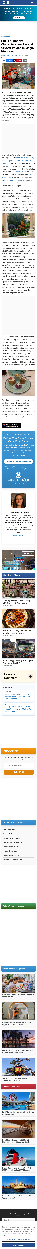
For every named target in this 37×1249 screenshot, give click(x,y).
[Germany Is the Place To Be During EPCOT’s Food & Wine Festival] (18, 588)
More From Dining (11, 575)
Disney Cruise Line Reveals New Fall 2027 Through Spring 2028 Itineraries (18, 11)
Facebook (9, 60)
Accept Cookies (18, 1245)
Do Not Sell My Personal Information (18, 1239)
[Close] (34, 1224)
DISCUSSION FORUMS (13, 823)
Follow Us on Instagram (13, 906)
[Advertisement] (18, 315)
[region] (18, 1235)
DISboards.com (9, 829)
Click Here (18, 18)
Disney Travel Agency (21, 1214)
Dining (8, 36)
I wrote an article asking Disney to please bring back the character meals (18, 160)
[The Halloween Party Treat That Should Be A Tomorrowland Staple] (18, 618)
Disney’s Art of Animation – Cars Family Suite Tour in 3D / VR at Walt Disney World (18, 708)
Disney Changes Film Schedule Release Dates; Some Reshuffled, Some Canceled (18, 695)
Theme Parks (8, 834)
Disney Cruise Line (10, 851)
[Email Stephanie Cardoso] (18, 540)
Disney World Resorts (11, 847)
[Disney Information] (5, 2)
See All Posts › (18, 535)
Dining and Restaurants (11, 838)
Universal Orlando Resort (12, 859)
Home (3, 36)
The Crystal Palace (19, 172)
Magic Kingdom (16, 180)
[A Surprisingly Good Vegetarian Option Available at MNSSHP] (18, 648)
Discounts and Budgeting (12, 842)
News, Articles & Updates (14, 969)
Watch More (28, 553)
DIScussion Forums (8, 1214)
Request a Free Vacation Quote (18, 461)
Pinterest (19, 60)
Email (25, 60)
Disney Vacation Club (11, 855)
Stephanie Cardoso (10, 55)
